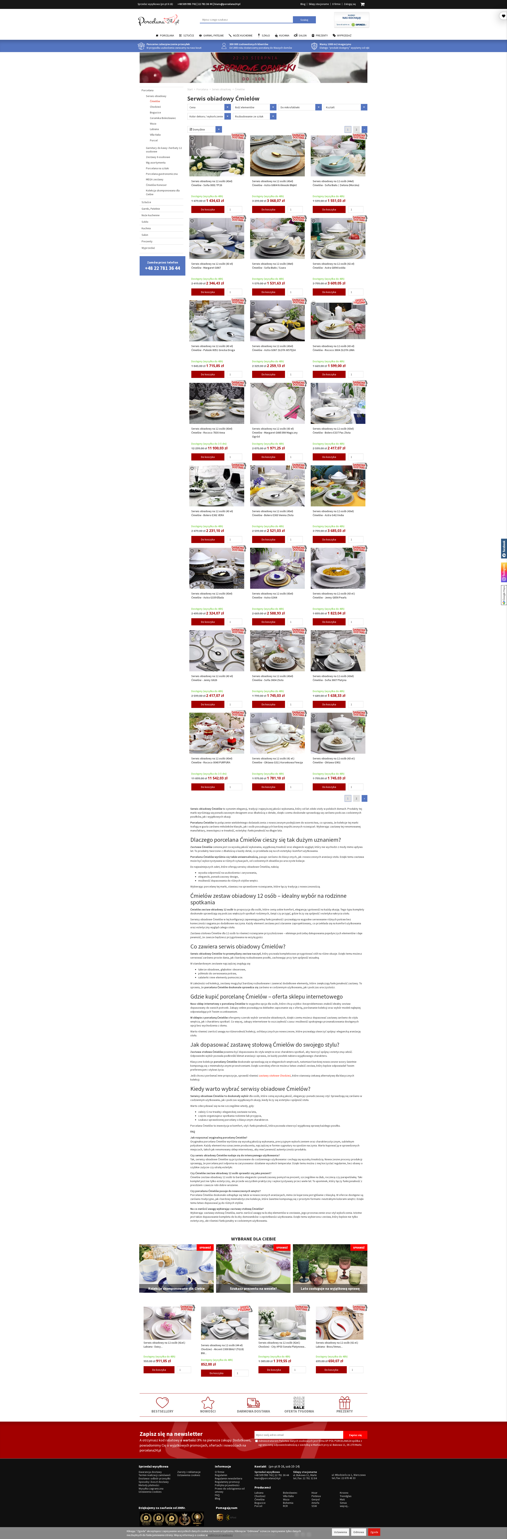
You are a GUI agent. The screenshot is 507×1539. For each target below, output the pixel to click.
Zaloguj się (350, 4)
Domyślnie (198, 129)
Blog (302, 4)
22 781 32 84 (310, 1478)
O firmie (336, 4)
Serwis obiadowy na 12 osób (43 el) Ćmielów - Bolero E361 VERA (212, 513)
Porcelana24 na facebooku (504, 548)
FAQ (217, 1495)
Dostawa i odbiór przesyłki (154, 1478)
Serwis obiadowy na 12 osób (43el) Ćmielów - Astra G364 (272, 595)
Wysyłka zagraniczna (151, 1488)
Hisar (314, 1492)
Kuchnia (284, 35)
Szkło (266, 35)
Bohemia (288, 1503)
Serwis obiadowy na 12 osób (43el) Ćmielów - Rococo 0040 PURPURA (211, 760)
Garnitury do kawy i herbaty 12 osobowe (164, 149)
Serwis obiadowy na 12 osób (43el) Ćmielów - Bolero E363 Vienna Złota (273, 513)
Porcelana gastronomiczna (162, 174)
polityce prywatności (220, 1535)
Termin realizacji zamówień (155, 1475)
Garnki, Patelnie (213, 35)
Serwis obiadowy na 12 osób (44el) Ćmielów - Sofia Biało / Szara (272, 265)
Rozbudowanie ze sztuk (249, 116)
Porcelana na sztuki (157, 168)
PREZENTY (344, 1411)
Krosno (344, 1492)
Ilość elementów (244, 107)
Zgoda (374, 1532)
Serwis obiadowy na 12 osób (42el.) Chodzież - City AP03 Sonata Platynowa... (282, 1344)
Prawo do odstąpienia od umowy (230, 1490)
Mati (342, 1499)
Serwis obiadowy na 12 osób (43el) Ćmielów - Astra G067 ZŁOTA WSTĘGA (274, 348)
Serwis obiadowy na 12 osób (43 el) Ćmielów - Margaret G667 (212, 265)
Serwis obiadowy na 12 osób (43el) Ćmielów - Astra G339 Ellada (211, 595)
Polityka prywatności (227, 1485)
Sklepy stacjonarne (319, 4)
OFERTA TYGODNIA (299, 1411)
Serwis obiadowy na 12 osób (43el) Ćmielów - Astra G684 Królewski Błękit (274, 183)
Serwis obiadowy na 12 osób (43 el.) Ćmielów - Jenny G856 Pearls (334, 595)
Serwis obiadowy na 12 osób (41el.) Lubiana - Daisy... (164, 1344)
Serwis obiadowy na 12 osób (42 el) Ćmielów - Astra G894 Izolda (333, 265)
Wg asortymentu (156, 162)
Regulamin (221, 1475)
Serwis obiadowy (156, 96)
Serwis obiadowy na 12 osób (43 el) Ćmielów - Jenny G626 (212, 678)
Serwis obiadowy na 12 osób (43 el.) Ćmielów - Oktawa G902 (334, 760)
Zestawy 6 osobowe (158, 157)
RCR (285, 1506)
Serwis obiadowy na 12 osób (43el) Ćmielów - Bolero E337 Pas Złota (333, 430)
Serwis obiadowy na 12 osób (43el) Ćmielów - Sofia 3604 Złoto (272, 678)
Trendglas (346, 1496)
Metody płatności (149, 1485)
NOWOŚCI (208, 1411)
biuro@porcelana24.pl (227, 4)
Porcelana (167, 35)
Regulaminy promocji (227, 1482)
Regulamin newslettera (228, 1478)
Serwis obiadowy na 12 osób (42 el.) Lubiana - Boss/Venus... (337, 1344)
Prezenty (322, 35)
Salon (303, 35)
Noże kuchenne (243, 35)
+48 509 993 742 (186, 4)
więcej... (344, 1506)
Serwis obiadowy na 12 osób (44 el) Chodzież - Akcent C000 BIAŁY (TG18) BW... (222, 1349)
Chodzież (155, 106)
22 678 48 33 (348, 1478)
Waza (153, 123)
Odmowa (358, 1532)
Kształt (330, 107)
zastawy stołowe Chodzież (274, 1075)
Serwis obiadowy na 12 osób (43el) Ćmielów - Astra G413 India (333, 513)
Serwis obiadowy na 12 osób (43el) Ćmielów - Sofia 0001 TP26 (211, 183)
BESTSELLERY (162, 1411)
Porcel (154, 140)
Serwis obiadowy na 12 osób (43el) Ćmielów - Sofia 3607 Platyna (333, 678)
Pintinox (316, 1496)
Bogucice (155, 112)
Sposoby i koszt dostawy (154, 1482)
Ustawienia (340, 1532)
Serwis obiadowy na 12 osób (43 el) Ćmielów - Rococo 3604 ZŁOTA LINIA (334, 348)
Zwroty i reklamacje (189, 1472)
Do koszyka (208, 209)
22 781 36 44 (205, 4)
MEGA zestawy (154, 179)
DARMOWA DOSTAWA (253, 1411)
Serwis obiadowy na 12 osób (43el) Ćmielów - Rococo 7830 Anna (211, 430)
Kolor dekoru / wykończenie (206, 116)
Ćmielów (155, 101)
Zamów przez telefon (162, 265)
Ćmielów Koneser (156, 185)
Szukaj (304, 20)
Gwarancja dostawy (150, 1472)
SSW (314, 1506)
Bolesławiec (290, 1492)
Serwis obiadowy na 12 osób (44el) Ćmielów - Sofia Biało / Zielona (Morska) (336, 183)
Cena (192, 107)
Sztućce (188, 35)
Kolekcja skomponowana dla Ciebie (163, 192)
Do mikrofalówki (290, 107)
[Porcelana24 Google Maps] (504, 595)
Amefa (315, 1503)
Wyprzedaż (344, 35)
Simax (343, 1503)
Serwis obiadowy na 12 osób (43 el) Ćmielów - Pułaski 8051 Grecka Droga (213, 348)
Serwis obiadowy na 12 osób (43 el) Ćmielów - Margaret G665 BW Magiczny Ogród (275, 432)
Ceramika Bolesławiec (163, 118)
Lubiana (154, 129)
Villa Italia (155, 134)
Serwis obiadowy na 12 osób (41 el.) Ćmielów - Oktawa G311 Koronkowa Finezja (277, 760)
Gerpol (316, 1499)
